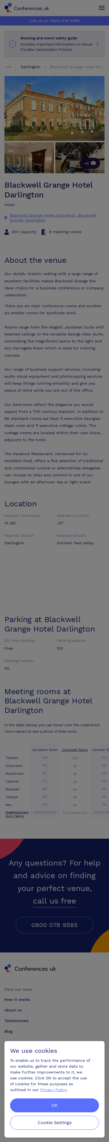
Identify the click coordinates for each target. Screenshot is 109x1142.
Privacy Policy (53, 1089)
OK (54, 1105)
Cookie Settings (55, 1122)
